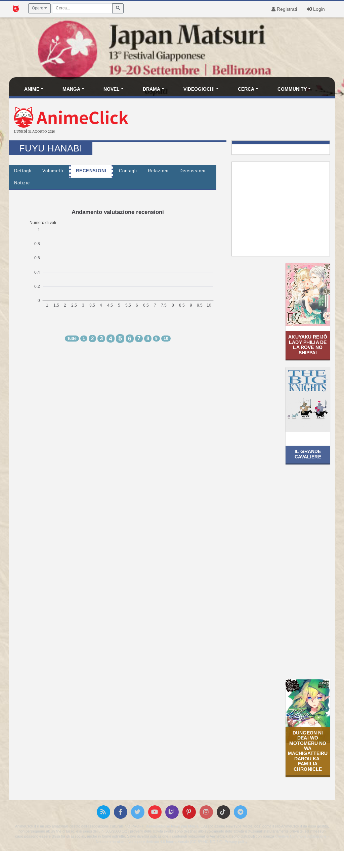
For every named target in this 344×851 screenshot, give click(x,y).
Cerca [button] (246, 89)
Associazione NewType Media (172, 826)
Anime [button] (31, 89)
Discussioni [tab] (192, 171)
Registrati (286, 9)
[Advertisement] (226, 120)
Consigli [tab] (128, 171)
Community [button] (292, 89)
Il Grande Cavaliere (308, 454)
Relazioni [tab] (158, 171)
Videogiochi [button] (199, 89)
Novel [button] (111, 89)
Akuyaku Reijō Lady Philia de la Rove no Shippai (307, 344)
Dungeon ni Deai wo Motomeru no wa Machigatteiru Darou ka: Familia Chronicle (308, 751)
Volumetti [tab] (52, 171)
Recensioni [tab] (91, 171)
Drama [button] (151, 89)
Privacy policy (236, 842)
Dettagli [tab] (23, 171)
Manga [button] (71, 89)
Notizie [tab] (22, 183)
